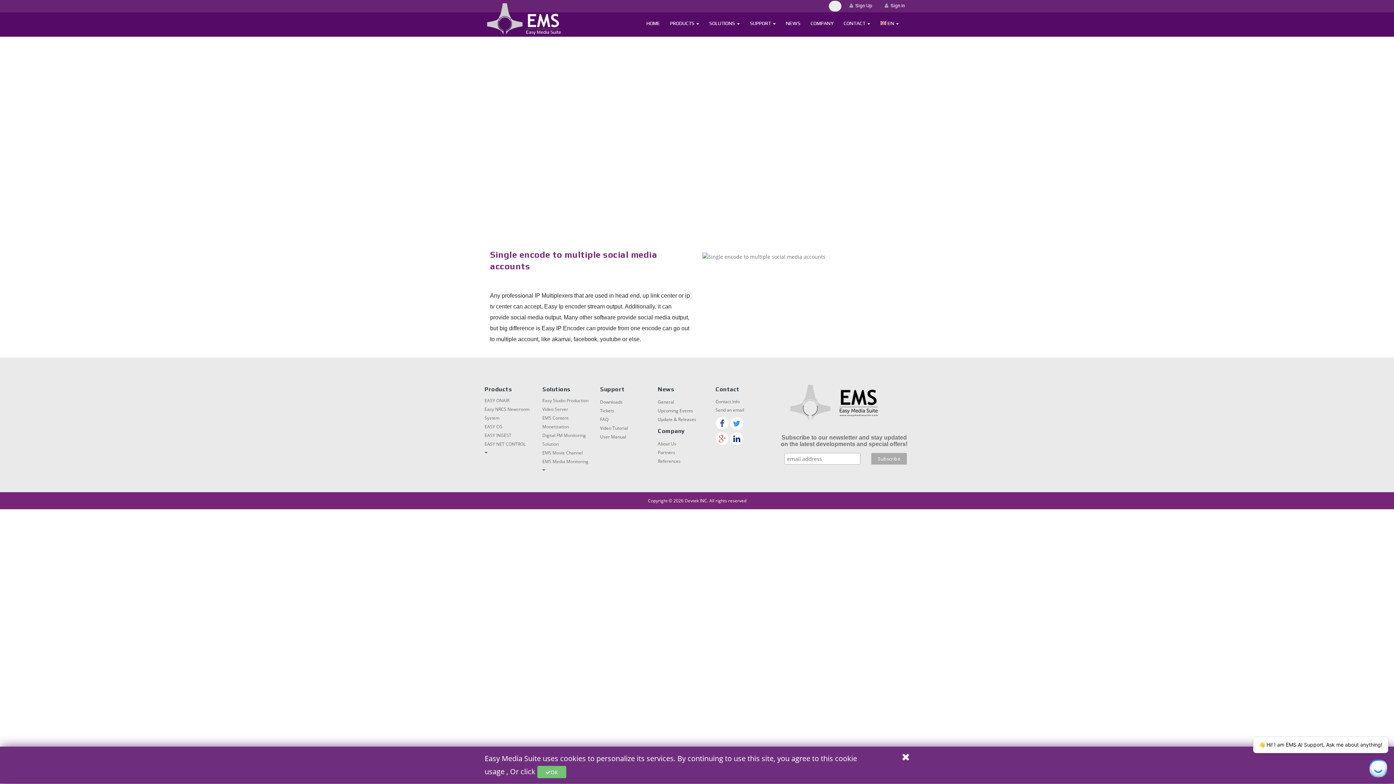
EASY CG (493, 427)
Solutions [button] (722, 23)
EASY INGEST (498, 435)
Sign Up (862, 5)
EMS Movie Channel (562, 453)
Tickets (607, 411)
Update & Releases (677, 419)
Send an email (730, 410)
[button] (889, 23)
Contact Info (728, 402)
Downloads (611, 402)
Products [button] (683, 23)
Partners (666, 452)
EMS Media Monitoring (565, 461)
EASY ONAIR (497, 400)
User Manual (613, 437)
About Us (667, 444)
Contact (855, 23)
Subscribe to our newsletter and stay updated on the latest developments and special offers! (844, 440)
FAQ (604, 419)
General (666, 402)
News (793, 23)
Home (653, 23)
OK (554, 772)
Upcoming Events (675, 411)
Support (761, 23)
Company (822, 23)
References (669, 461)
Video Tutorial (614, 428)
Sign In (896, 5)
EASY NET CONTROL (505, 444)
